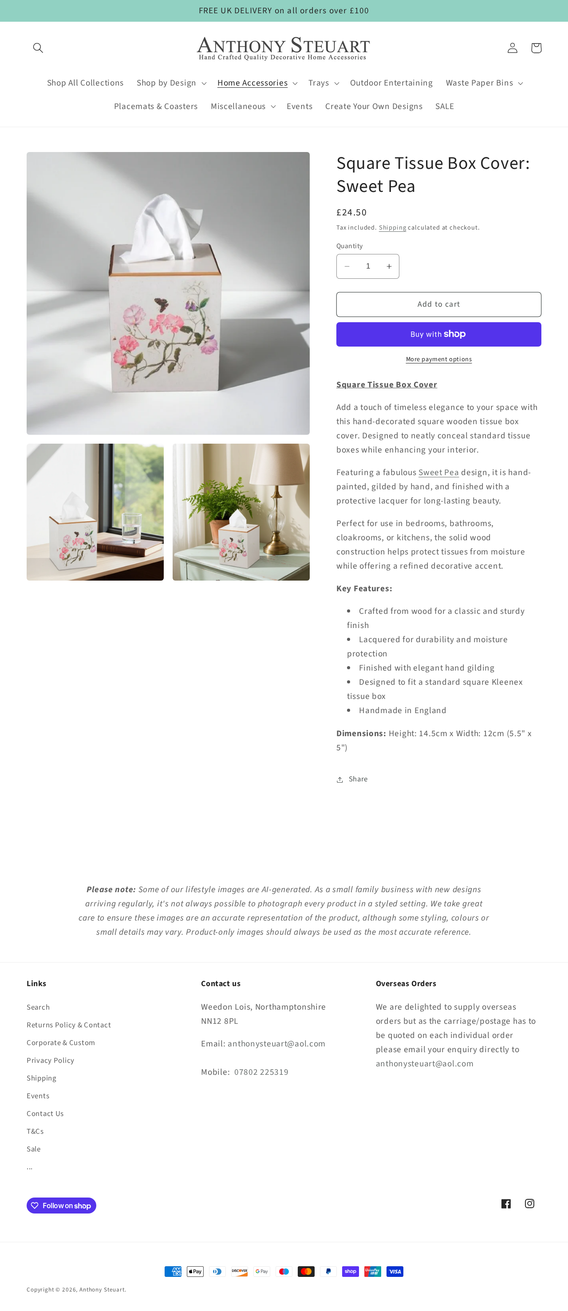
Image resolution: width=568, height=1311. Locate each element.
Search (38, 1007)
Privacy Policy (51, 1060)
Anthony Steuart (102, 1289)
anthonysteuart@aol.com (277, 1044)
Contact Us (45, 1113)
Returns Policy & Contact (69, 1025)
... (30, 1167)
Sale (34, 1149)
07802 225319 (261, 1072)
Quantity (349, 246)
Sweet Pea (438, 472)
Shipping (392, 227)
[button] (38, 48)
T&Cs (35, 1131)
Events (38, 1096)
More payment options (439, 359)
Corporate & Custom (61, 1043)
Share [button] (358, 779)
